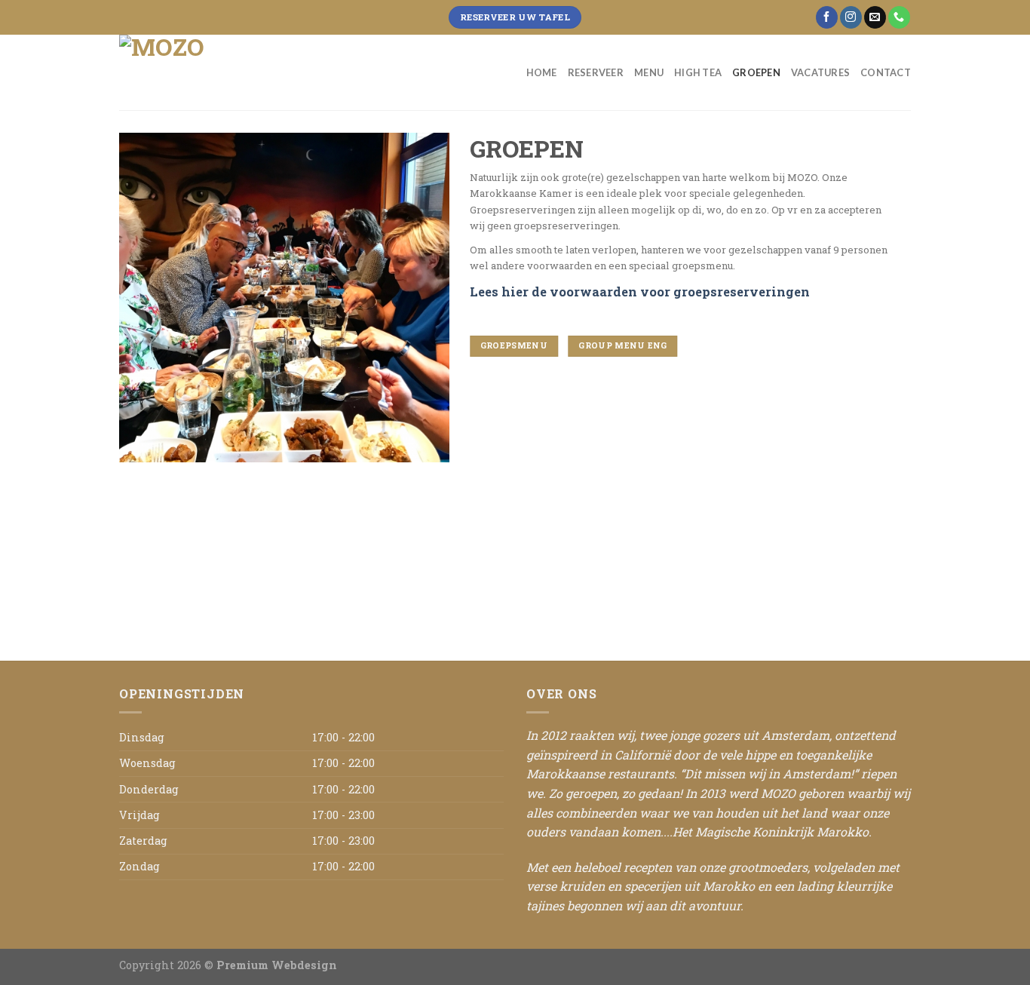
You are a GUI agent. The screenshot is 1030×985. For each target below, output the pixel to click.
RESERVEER (596, 72)
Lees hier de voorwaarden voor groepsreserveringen (640, 291)
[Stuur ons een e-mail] (875, 17)
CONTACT (885, 72)
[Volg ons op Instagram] (851, 17)
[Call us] (899, 17)
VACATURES (820, 72)
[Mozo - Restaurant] (195, 72)
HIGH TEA (698, 72)
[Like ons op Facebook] (827, 17)
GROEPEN (756, 72)
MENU (649, 72)
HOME (541, 72)
